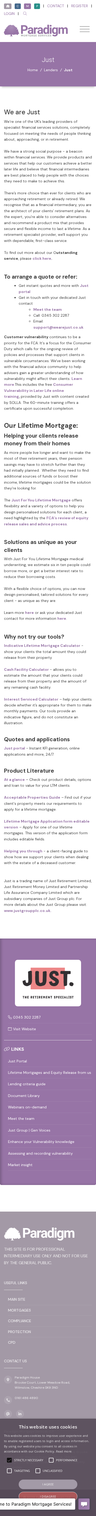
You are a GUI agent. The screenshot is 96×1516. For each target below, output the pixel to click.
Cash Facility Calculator (26, 669)
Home (32, 70)
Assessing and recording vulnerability (40, 1153)
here (29, 612)
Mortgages (19, 1310)
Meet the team (21, 1118)
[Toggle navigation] (84, 29)
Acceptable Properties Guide (32, 797)
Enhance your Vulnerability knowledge (41, 1141)
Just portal (14, 748)
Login (9, 13)
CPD (11, 1342)
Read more (64, 1451)
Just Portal (17, 1061)
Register (79, 5)
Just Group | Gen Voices (29, 1130)
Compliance (19, 1320)
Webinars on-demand (27, 1107)
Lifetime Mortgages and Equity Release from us (49, 1072)
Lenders (51, 70)
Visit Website (24, 1029)
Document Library (24, 1095)
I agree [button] (48, 1484)
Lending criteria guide (27, 1084)
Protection (19, 1331)
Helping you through (23, 851)
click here (42, 258)
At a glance (14, 779)
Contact (55, 5)
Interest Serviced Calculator (31, 699)
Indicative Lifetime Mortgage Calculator (42, 645)
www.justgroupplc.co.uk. (28, 910)
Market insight (20, 1164)
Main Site (16, 1299)
